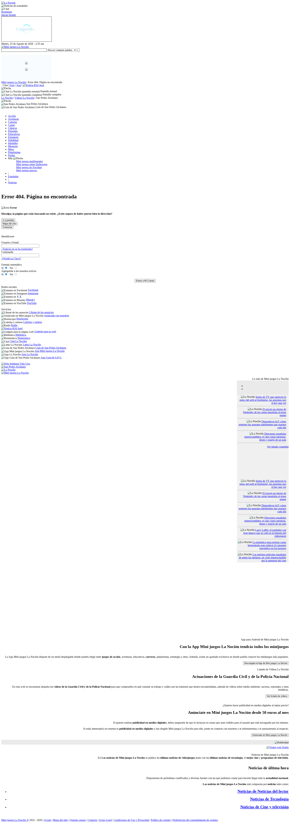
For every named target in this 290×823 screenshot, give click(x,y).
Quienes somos (78, 820)
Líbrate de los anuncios (41, 312)
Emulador (13, 176)
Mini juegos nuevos (26, 170)
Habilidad (13, 140)
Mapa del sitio (60, 820)
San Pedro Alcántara (47, 97)
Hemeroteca (23, 338)
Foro (12, 85)
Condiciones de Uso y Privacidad (131, 820)
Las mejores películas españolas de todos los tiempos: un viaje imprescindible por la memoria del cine (262, 557)
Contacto (92, 820)
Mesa (11, 149)
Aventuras (13, 119)
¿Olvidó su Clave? (11, 258)
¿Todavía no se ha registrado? (17, 249)
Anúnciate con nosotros (56, 315)
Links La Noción (32, 344)
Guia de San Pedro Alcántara (50, 347)
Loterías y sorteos (32, 322)
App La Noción (29, 354)
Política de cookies (161, 820)
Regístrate (6, 11)
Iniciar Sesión (8, 14)
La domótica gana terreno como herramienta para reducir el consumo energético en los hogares (267, 545)
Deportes (13, 131)
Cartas (11, 125)
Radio (14, 325)
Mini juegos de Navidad (29, 167)
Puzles (11, 155)
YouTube (32, 303)
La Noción (7, 97)
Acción (12, 116)
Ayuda (47, 820)
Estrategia (13, 137)
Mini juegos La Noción (13, 82)
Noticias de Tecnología (269, 799)
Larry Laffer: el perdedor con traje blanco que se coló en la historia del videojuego (264, 533)
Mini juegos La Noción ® (15, 820)
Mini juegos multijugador (29, 161)
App (18, 85)
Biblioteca (20, 334)
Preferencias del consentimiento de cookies (195, 820)
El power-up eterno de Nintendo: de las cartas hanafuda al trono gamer (264, 412)
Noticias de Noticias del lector (263, 791)
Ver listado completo (278, 446)
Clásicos (12, 128)
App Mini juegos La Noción (50, 351)
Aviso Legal (105, 820)
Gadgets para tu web (45, 331)
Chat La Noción (18, 341)
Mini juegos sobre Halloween (31, 164)
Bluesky (30, 299)
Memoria (13, 146)
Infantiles (13, 143)
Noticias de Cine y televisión (264, 807)
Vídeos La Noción (24, 97)
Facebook (33, 290)
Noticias (12, 182)
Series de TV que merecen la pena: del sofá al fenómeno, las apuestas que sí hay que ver (262, 400)
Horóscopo (22, 318)
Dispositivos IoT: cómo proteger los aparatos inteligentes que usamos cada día (262, 424)
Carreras (12, 122)
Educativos (14, 134)
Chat (5, 85)
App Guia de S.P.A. (51, 357)
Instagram (33, 293)
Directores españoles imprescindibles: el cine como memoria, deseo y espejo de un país (265, 436)
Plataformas (14, 152)
